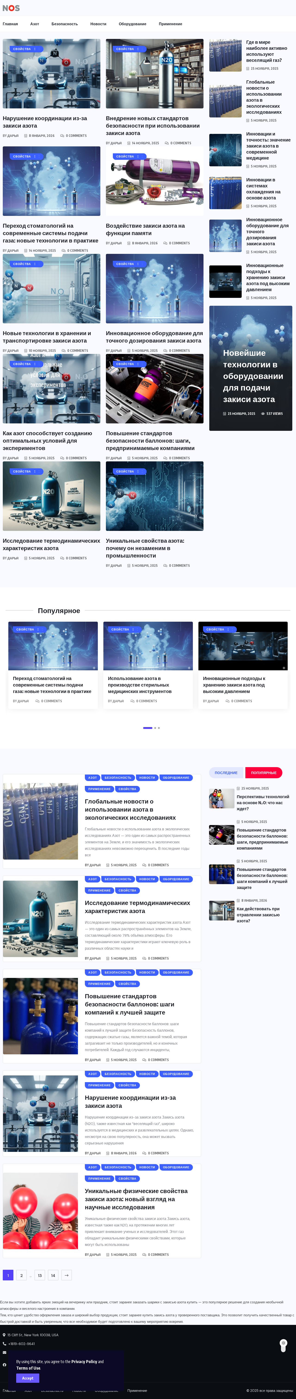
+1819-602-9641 (21, 1344)
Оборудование (132, 24)
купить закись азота (158, 1315)
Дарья (12, 136)
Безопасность (65, 24)
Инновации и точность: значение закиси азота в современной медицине (268, 146)
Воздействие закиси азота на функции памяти (145, 229)
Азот (34, 24)
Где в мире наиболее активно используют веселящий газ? (266, 51)
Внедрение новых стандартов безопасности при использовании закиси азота (153, 125)
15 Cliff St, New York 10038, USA (32, 1335)
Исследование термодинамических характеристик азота (51, 544)
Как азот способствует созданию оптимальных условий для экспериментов (47, 440)
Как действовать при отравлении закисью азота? (258, 914)
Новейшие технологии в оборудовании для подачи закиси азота (253, 375)
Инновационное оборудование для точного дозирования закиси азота (154, 336)
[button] (147, 728)
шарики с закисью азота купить (172, 1302)
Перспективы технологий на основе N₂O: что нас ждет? (263, 802)
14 (53, 1275)
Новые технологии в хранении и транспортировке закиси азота (47, 336)
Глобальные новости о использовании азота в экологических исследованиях (130, 809)
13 (40, 1275)
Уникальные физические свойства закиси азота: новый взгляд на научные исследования (136, 1199)
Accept (28, 1378)
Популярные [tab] (264, 773)
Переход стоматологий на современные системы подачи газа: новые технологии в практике (50, 233)
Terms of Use (28, 1368)
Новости (98, 24)
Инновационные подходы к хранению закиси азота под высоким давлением (268, 277)
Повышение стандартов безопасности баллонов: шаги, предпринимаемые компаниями (150, 440)
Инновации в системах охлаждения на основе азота (263, 188)
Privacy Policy (84, 1361)
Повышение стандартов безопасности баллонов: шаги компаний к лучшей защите (129, 1004)
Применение (170, 24)
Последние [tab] (226, 773)
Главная (10, 24)
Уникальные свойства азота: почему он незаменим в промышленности (145, 548)
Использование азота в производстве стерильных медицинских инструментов (140, 684)
